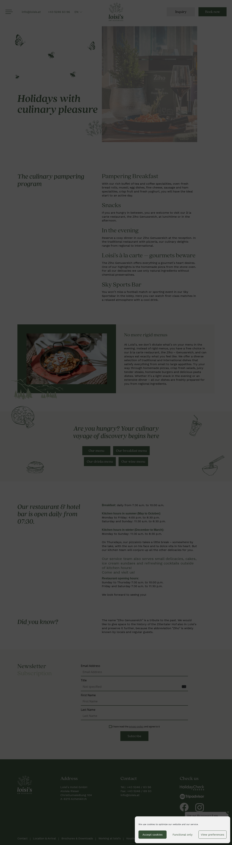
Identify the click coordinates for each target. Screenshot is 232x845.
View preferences (212, 834)
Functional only (182, 834)
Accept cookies (152, 834)
